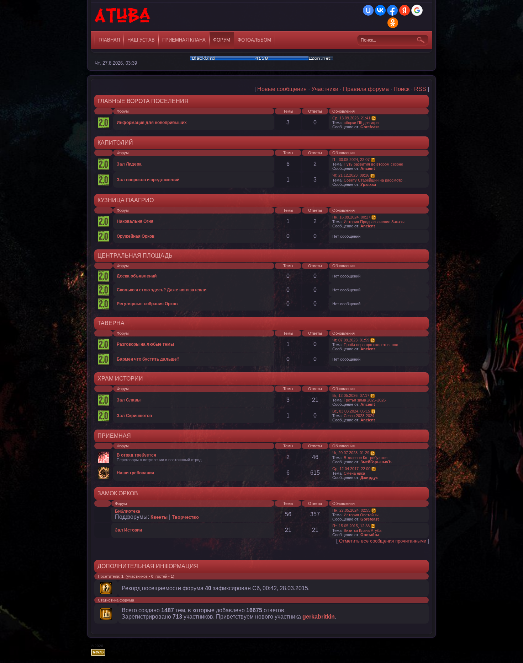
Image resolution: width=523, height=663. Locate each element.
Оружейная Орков (135, 236)
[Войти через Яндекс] (404, 10)
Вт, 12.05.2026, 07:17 (350, 395)
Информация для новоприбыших (152, 122)
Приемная (114, 436)
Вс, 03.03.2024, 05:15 (351, 411)
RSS (420, 89)
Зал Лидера (129, 164)
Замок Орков (117, 493)
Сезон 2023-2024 (359, 416)
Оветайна (369, 535)
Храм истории (120, 379)
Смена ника (354, 473)
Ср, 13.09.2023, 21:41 (351, 118)
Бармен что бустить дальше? (148, 359)
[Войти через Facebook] (392, 10)
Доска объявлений (137, 276)
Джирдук (369, 477)
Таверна (111, 323)
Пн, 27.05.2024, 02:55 (351, 510)
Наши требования (135, 472)
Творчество (185, 517)
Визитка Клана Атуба (362, 530)
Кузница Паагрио (125, 200)
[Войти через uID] (368, 10)
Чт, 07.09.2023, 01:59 (350, 340)
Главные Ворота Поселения (143, 101)
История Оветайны (361, 515)
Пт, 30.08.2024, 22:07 (351, 159)
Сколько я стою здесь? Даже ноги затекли (161, 289)
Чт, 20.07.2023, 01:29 (350, 453)
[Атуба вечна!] (123, 18)
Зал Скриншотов (134, 415)
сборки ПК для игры (361, 122)
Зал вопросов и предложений (148, 179)
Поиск (401, 89)
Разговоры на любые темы (145, 344)
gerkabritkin (318, 617)
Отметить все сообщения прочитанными (382, 541)
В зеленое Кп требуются (365, 458)
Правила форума (366, 89)
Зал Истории (128, 530)
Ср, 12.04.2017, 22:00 (351, 469)
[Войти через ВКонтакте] (380, 10)
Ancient (367, 168)
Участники (324, 89)
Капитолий (115, 143)
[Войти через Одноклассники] (392, 22)
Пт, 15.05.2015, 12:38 (351, 526)
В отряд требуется (136, 455)
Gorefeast (369, 127)
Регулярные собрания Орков (147, 303)
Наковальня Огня (135, 221)
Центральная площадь (135, 256)
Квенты (159, 517)
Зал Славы (129, 400)
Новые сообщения (282, 89)
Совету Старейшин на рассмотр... (375, 180)
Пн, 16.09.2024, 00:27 (351, 217)
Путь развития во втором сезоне (373, 164)
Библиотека (127, 511)
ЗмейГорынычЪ (376, 462)
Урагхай (368, 184)
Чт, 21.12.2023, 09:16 (350, 175)
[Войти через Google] (417, 10)
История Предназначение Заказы (374, 222)
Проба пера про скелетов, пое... (372, 345)
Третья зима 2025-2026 (365, 400)
